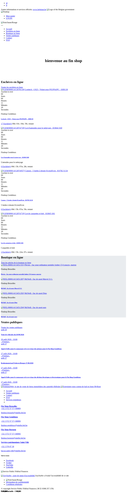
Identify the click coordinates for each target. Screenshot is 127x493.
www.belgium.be (39, 9)
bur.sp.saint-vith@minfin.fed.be (13, 451)
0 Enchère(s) (6, 166)
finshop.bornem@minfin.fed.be (13, 438)
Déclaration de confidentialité (17, 482)
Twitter (9, 463)
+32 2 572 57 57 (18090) (11, 421)
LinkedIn (9, 467)
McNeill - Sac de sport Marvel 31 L (11, 288)
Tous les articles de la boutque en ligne (16, 263)
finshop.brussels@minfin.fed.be (13, 413)
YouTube (9, 465)
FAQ (8, 397)
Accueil (9, 391)
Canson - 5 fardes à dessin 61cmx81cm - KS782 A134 (17, 200)
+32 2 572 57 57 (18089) (11, 408)
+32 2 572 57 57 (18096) (11, 434)
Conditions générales (14, 484)
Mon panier (10, 16)
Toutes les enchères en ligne (12, 87)
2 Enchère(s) (6, 252)
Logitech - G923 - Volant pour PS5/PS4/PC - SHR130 (17, 119)
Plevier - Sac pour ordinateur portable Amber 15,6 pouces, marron (21, 274)
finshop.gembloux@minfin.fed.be (14, 425)
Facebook (10, 460)
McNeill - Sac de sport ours (9, 316)
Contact (9, 395)
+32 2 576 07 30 (7, 446)
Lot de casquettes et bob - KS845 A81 (12, 243)
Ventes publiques (12, 393)
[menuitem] (9, 29)
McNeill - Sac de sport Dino (9, 302)
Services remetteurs (13, 400)
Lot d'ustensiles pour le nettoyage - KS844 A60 (15, 157)
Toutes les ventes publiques (11, 327)
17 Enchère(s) (6, 124)
